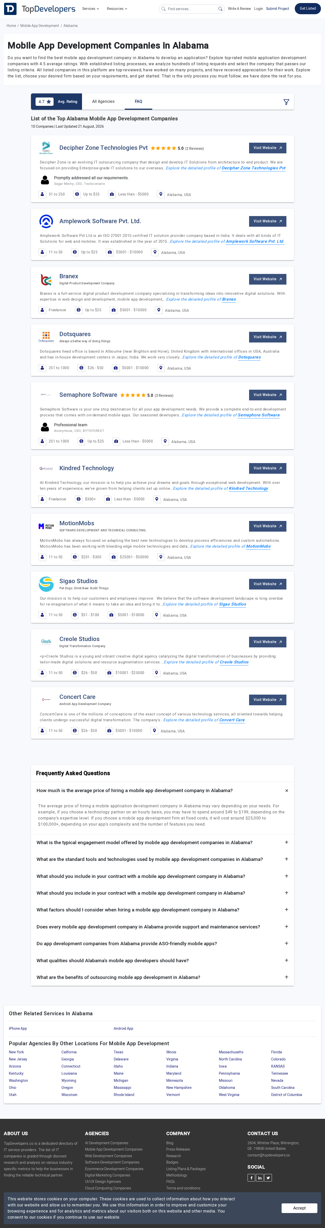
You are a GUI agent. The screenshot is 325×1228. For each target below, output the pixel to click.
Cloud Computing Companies (108, 1188)
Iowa (223, 1066)
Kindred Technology (248, 488)
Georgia (67, 1059)
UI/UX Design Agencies (103, 1181)
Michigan (121, 1080)
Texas (118, 1052)
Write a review (239, 8)
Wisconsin (69, 1095)
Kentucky (16, 1073)
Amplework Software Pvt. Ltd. (255, 241)
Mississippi (122, 1087)
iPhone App (18, 1028)
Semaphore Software (259, 415)
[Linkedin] (260, 1178)
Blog (169, 1143)
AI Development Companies (106, 1143)
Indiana (172, 1066)
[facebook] (251, 1178)
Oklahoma (227, 1087)
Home (11, 25)
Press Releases (178, 1149)
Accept (299, 1208)
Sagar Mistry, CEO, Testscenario (79, 183)
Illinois (171, 1052)
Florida (276, 1052)
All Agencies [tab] (103, 102)
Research (173, 1156)
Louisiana (69, 1073)
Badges (172, 1162)
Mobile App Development (39, 25)
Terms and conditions (183, 1188)
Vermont (173, 1095)
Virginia (172, 1059)
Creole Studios (234, 662)
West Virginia (229, 1095)
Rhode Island (124, 1095)
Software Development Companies (112, 1162)
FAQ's (170, 1181)
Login (258, 8)
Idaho (118, 1066)
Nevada (277, 1080)
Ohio (12, 1087)
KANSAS (278, 1066)
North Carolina (230, 1059)
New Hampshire (178, 1087)
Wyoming (68, 1080)
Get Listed (308, 8)
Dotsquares (249, 357)
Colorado (278, 1059)
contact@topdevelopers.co (269, 1155)
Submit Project (277, 8)
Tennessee (279, 1073)
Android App (123, 1028)
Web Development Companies (108, 1156)
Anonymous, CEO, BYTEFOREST (79, 430)
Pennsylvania (229, 1073)
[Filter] (286, 102)
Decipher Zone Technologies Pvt (253, 168)
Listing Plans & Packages (186, 1169)
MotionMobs (258, 546)
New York (16, 1052)
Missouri (225, 1080)
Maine (118, 1073)
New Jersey (18, 1059)
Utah (13, 1095)
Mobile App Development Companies (113, 1149)
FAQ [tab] (138, 102)
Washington (18, 1080)
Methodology (176, 1175)
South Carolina (283, 1087)
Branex (229, 299)
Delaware (121, 1059)
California (69, 1052)
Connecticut (70, 1066)
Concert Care (232, 720)
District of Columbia (286, 1095)
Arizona (15, 1066)
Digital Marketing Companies (107, 1175)
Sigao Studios (232, 604)
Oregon (67, 1087)
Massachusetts (231, 1052)
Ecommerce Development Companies (114, 1169)
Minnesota (174, 1080)
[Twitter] (268, 1178)
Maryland (173, 1073)
